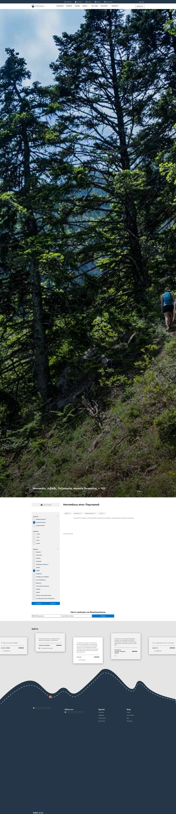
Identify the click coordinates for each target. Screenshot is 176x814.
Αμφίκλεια (39, 573)
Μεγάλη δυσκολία (41, 519)
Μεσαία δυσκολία (40, 522)
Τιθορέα (38, 589)
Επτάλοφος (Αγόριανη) (42, 564)
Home (34, 491)
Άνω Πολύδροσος (41, 580)
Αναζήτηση (103, 616)
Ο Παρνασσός (102, 718)
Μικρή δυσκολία (40, 525)
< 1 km (37, 537)
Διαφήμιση (101, 715)
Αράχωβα (38, 561)
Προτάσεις (129, 721)
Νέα (128, 718)
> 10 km (38, 534)
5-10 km (38, 543)
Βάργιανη (38, 583)
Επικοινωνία (101, 721)
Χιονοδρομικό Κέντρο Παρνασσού (45, 598)
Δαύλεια (38, 558)
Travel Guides (130, 715)
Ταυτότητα (101, 712)
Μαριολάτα (39, 555)
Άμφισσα (38, 552)
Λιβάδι (38, 570)
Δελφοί (38, 567)
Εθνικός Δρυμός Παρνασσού (43, 595)
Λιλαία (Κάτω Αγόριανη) (42, 586)
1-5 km (37, 540)
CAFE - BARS (94, 6)
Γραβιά (38, 592)
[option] (88, 648)
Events (128, 712)
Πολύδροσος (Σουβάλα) (42, 576)
